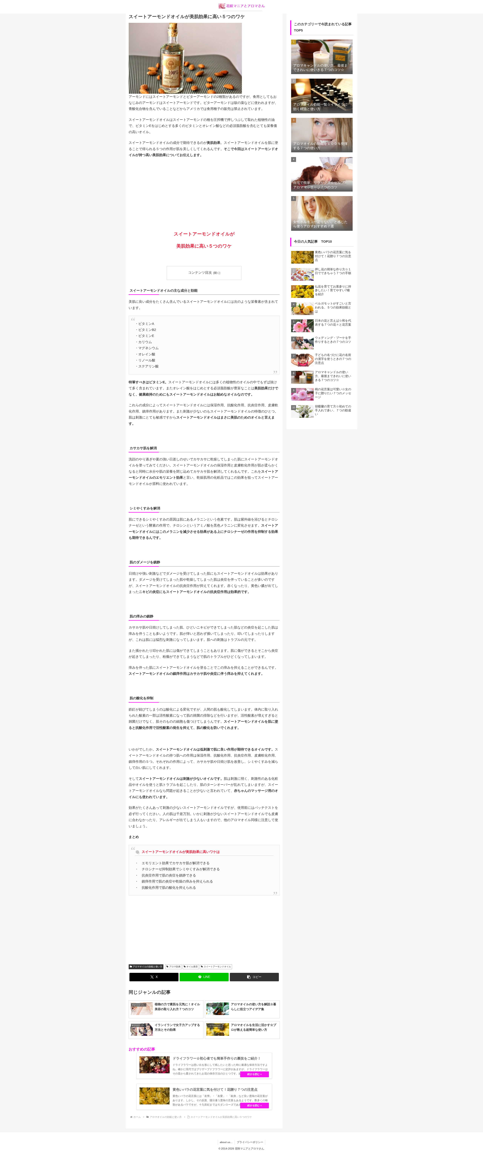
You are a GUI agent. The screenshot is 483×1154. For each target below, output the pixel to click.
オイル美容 (192, 966)
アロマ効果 (175, 966)
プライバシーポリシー (250, 1142)
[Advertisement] (204, 189)
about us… (226, 1142)
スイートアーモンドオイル (217, 966)
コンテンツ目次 (200, 273)
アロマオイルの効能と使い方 (147, 966)
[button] (254, 977)
